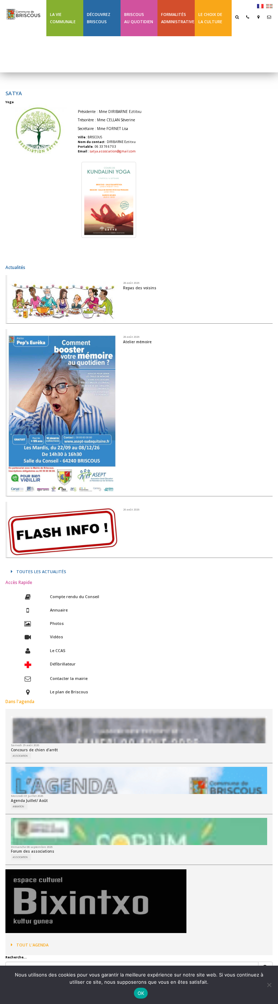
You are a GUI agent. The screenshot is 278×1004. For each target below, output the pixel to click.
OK (141, 993)
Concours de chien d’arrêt (34, 749)
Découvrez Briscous (98, 18)
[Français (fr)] (260, 5)
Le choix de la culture (210, 18)
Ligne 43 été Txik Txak (62, 54)
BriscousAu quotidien (138, 18)
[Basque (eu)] (269, 5)
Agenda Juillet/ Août (29, 800)
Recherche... (16, 957)
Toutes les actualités (41, 571)
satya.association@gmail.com (112, 151)
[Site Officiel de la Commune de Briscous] (23, 11)
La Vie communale (63, 18)
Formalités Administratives (177, 18)
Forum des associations (32, 851)
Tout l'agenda (32, 945)
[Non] (269, 984)
